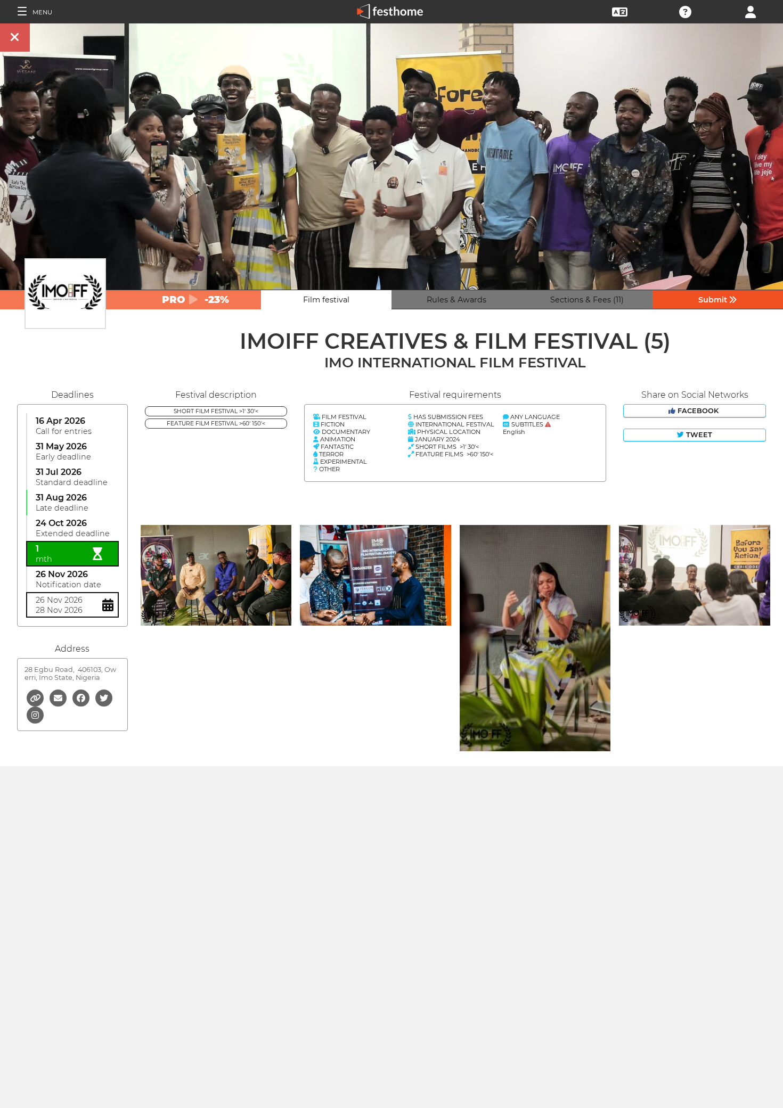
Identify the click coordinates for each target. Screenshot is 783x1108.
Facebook (698, 411)
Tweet (698, 435)
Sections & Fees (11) (587, 300)
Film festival (326, 300)
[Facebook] (81, 697)
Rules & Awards (456, 300)
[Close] (15, 37)
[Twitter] (104, 697)
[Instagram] (35, 714)
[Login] (750, 11)
